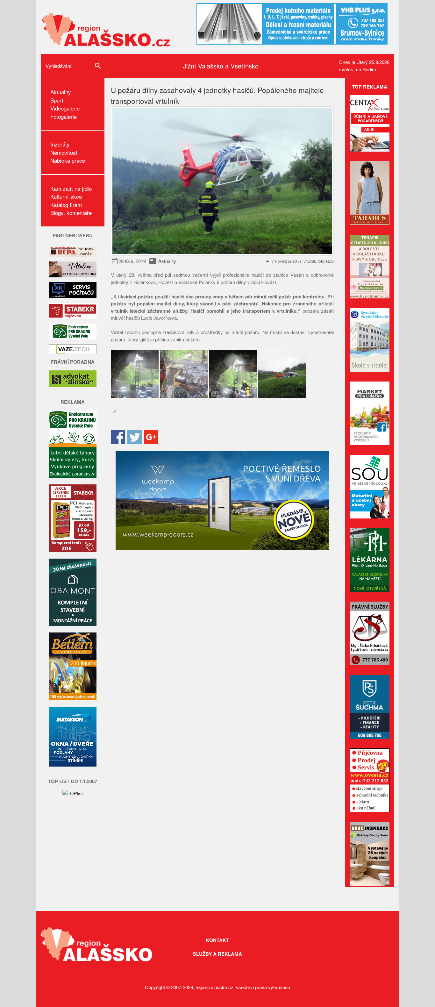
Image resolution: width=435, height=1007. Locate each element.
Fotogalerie (63, 116)
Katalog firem (66, 205)
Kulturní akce (66, 196)
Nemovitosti (64, 152)
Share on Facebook (118, 437)
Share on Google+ (151, 437)
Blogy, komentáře (71, 213)
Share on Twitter (134, 437)
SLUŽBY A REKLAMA (217, 953)
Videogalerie (65, 108)
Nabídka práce (67, 160)
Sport (56, 100)
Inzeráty (60, 144)
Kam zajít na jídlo (71, 188)
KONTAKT (217, 940)
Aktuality (60, 92)
